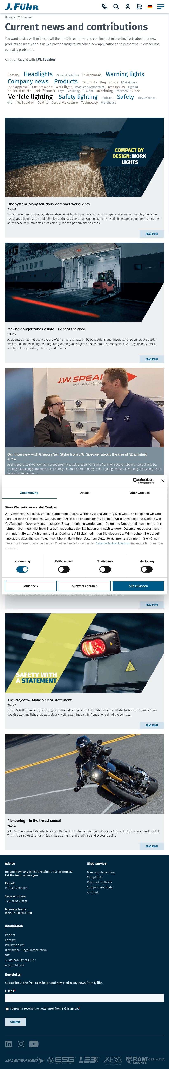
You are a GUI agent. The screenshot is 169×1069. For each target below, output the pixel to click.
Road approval (18, 87)
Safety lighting (78, 96)
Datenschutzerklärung (112, 543)
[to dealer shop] (127, 6)
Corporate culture (65, 102)
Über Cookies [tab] (140, 492)
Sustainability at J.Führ (20, 960)
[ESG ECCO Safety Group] (63, 1061)
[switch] (64, 569)
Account (92, 892)
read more (152, 233)
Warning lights (125, 74)
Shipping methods (100, 887)
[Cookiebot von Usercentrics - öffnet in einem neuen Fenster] (136, 481)
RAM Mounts (129, 82)
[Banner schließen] (162, 480)
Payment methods (99, 882)
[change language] (150, 6)
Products (66, 81)
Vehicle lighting (30, 96)
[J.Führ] (22, 6)
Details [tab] (85, 492)
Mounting (73, 91)
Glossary (13, 75)
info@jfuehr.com (16, 888)
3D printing (104, 91)
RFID (9, 102)
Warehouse (108, 102)
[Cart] (139, 6)
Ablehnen (31, 586)
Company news (28, 81)
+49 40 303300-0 (16, 901)
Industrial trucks (19, 91)
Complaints (95, 877)
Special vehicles (68, 75)
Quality (42, 102)
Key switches (146, 98)
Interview (122, 91)
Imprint (10, 935)
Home (9, 17)
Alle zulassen (138, 586)
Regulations (109, 82)
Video (135, 91)
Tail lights (89, 82)
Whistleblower (15, 965)
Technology (89, 102)
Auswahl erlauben (84, 586)
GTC (7, 955)
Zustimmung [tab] (29, 492)
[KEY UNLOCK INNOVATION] (114, 1061)
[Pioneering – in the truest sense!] (84, 774)
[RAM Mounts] (136, 1061)
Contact (10, 940)
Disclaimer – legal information (26, 950)
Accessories (116, 87)
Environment (91, 75)
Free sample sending (101, 872)
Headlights (38, 74)
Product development (89, 87)
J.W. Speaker (24, 102)
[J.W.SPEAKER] (26, 1061)
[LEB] (91, 1061)
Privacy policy (14, 945)
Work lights (64, 87)
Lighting (133, 87)
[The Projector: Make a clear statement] (84, 653)
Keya (61, 91)
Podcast (107, 98)
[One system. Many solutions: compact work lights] (84, 157)
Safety (125, 96)
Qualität (87, 91)
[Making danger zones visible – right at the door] (84, 282)
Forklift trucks (44, 91)
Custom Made (42, 87)
